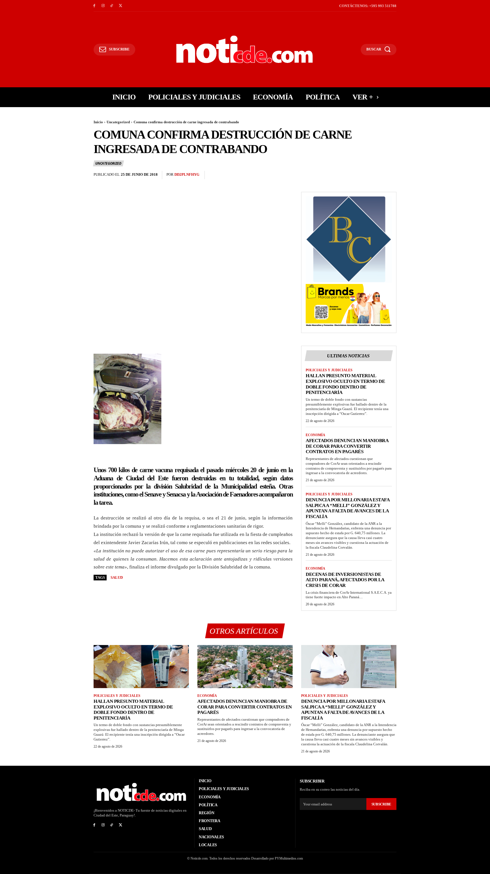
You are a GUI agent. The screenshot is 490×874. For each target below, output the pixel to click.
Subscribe (381, 804)
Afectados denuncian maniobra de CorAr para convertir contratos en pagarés (347, 446)
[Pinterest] (377, 175)
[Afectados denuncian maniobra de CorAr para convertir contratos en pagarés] (245, 666)
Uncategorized (118, 122)
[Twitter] (120, 6)
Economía (315, 435)
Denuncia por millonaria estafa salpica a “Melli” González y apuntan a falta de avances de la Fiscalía (348, 508)
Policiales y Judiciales (329, 370)
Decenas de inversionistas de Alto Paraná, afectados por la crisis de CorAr (345, 580)
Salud (117, 577)
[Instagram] (103, 6)
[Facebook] (94, 6)
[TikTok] (112, 6)
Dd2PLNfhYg (186, 174)
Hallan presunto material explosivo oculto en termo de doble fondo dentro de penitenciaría (345, 384)
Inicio (98, 122)
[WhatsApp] (390, 175)
